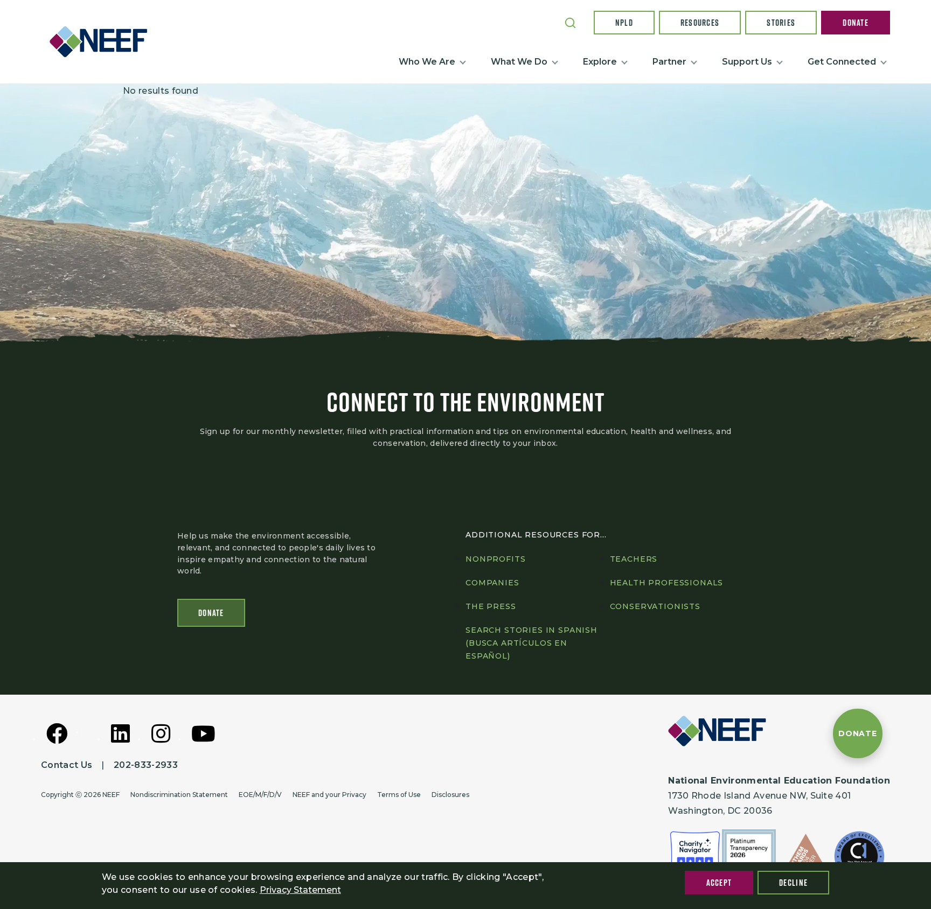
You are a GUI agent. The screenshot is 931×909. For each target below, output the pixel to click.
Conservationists (655, 606)
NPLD (624, 23)
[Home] (103, 41)
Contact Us (66, 765)
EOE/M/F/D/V (260, 795)
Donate (856, 23)
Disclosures (450, 795)
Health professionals (667, 583)
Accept (719, 883)
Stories (781, 23)
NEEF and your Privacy (329, 795)
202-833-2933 (146, 765)
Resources (700, 23)
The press (491, 606)
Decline (793, 883)
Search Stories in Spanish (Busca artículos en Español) (531, 643)
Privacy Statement (300, 890)
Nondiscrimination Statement (179, 795)
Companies (492, 583)
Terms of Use (399, 795)
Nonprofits (495, 559)
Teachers (634, 559)
